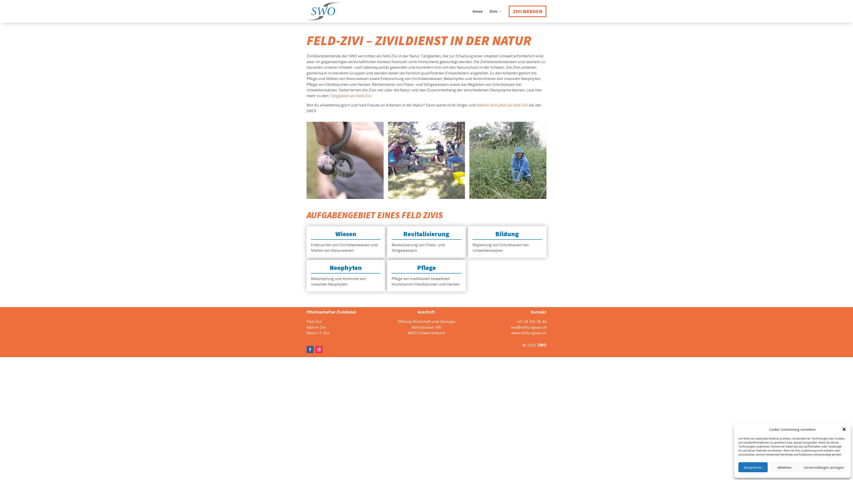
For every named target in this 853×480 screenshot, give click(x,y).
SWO (542, 345)
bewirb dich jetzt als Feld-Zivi (502, 105)
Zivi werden (527, 11)
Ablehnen (784, 467)
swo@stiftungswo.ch (528, 327)
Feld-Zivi (314, 321)
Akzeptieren (753, 467)
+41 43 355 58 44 (531, 321)
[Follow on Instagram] (319, 349)
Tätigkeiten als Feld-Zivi (350, 95)
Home (477, 11)
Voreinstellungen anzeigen (824, 467)
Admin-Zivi (316, 327)
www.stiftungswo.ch (528, 332)
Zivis (493, 11)
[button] (844, 429)
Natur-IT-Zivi (318, 332)
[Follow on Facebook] (310, 349)
